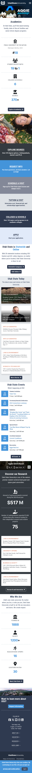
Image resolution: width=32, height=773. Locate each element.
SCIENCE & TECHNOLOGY (11, 366)
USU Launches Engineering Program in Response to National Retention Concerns (14, 369)
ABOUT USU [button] (15, 733)
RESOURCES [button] (15, 741)
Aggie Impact (19, 467)
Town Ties (13, 394)
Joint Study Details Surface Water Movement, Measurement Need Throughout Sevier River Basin (15, 580)
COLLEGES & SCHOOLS (16, 217)
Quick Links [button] (15, 745)
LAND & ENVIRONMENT (11, 352)
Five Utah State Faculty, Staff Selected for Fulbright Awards (14, 554)
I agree (25, 769)
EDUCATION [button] (15, 737)
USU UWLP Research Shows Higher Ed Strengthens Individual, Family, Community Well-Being (14, 567)
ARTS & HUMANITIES (10, 326)
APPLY (16, 235)
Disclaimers (20, 759)
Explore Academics (15, 109)
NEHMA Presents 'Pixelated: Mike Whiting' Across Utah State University (15, 330)
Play (9, 467)
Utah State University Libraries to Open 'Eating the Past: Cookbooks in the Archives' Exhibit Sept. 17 (15, 342)
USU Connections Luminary (18, 403)
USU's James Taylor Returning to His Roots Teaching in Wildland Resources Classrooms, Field (15, 356)
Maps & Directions (9, 759)
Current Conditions (16, 438)
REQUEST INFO (16, 166)
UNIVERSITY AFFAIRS (10, 551)
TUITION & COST (16, 200)
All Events (15, 457)
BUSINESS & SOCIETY (10, 563)
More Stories (15, 378)
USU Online (15, 272)
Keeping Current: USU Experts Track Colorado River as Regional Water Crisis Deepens (16, 542)
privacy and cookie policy (11, 769)
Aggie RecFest (14, 447)
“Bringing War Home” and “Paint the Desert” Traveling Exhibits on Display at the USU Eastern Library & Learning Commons (20, 415)
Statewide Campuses (15, 267)
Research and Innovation (15, 590)
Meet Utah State (15, 681)
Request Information (16, 706)
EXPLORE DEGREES (16, 149)
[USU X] (13, 720)
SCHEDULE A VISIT (16, 183)
